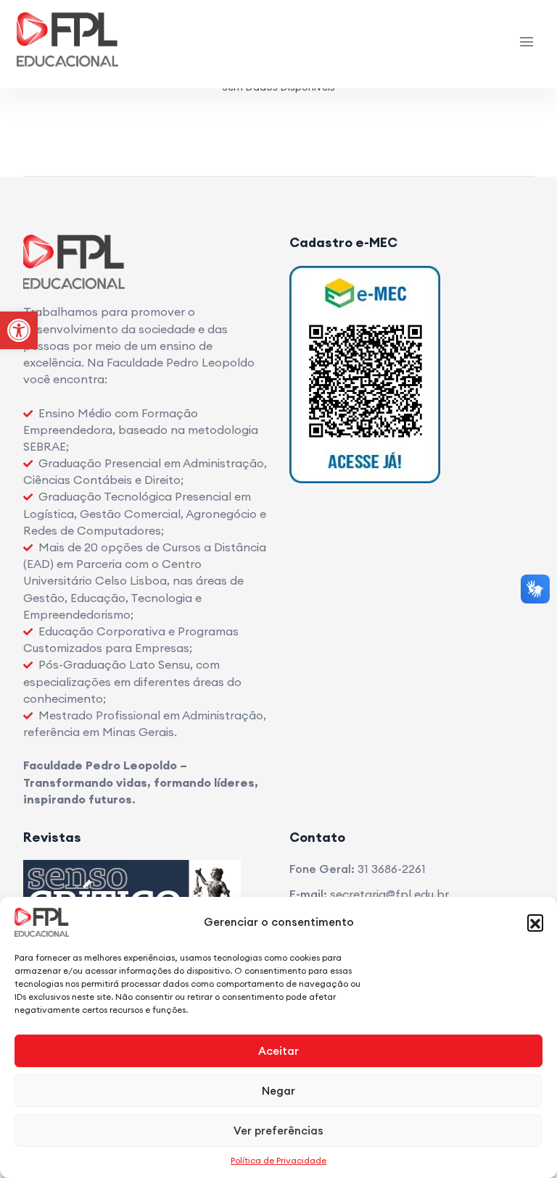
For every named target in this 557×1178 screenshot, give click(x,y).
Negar (278, 1091)
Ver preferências (278, 1130)
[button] (535, 922)
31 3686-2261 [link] (392, 868)
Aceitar (278, 1051)
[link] (19, 330)
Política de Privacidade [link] (278, 1160)
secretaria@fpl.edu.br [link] (389, 894)
